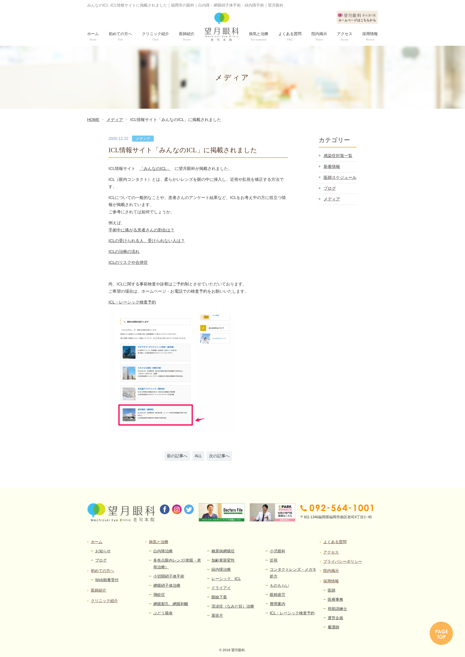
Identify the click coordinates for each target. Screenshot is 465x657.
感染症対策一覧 (338, 155)
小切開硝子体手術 (168, 576)
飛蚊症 (159, 595)
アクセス (331, 552)
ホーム (96, 542)
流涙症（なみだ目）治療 (232, 606)
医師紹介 (98, 590)
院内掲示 (331, 571)
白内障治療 (163, 551)
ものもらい (279, 585)
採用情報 (331, 581)
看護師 (333, 627)
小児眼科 (277, 551)
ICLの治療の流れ (124, 251)
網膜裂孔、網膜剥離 (170, 604)
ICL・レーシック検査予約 (132, 302)
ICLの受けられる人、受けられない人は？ (146, 240)
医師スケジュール (340, 177)
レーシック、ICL (226, 579)
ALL (198, 456)
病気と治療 (158, 542)
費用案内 (277, 604)
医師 (331, 590)
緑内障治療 (221, 569)
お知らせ (103, 551)
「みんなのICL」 (155, 168)
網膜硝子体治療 (166, 585)
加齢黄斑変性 (223, 560)
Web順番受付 (107, 580)
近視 (274, 560)
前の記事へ (177, 456)
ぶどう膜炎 (163, 613)
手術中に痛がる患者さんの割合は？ (141, 230)
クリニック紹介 (104, 601)
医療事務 (335, 599)
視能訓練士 (337, 609)
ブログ (330, 188)
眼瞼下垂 (219, 597)
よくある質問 (335, 542)
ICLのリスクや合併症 (128, 262)
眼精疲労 (277, 595)
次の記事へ (219, 456)
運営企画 (335, 618)
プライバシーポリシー (342, 561)
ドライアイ (221, 588)
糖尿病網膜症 (223, 551)
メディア (332, 199)
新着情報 (332, 166)
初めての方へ (102, 571)
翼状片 (217, 615)
